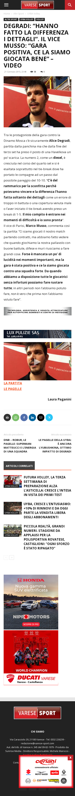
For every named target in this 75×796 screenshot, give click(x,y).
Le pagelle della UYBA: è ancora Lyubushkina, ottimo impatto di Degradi (55, 445)
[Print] (7, 417)
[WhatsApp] (15, 417)
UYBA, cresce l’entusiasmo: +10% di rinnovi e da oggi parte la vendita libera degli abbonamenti (47, 510)
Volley (40, 19)
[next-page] (11, 557)
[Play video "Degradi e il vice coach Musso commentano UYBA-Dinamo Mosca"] (37, 361)
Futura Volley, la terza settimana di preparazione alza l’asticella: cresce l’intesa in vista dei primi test (47, 486)
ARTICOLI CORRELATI (19, 466)
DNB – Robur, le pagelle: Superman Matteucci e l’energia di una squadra (20, 445)
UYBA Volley (33, 13)
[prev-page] (6, 557)
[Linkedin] (32, 417)
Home (7, 13)
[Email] (40, 417)
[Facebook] (24, 417)
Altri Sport (18, 13)
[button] (6, 5)
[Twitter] (49, 417)
